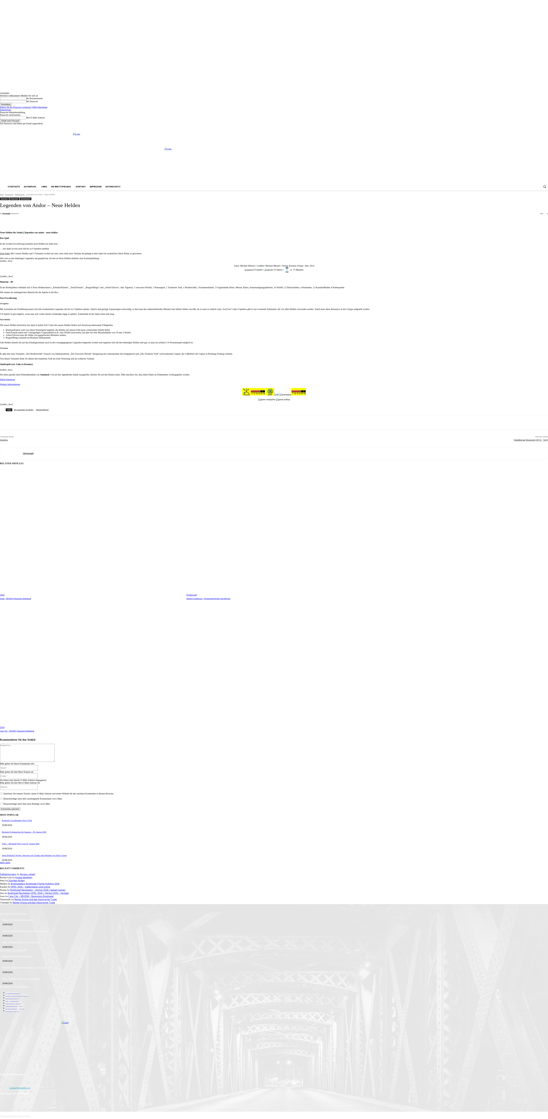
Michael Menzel (42, 410)
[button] (544, 186)
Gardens (4, 440)
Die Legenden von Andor (23, 410)
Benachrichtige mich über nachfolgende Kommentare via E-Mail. (32, 799)
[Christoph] (11, 453)
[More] (63, 221)
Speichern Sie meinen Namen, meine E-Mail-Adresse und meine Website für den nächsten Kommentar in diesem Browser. (58, 793)
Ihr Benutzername (34, 98)
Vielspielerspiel (25, 199)
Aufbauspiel (20, 194)
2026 (2, 595)
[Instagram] (538, 127)
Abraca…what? (27, 874)
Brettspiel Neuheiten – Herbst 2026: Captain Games (38, 890)
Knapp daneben (23, 877)
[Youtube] (546, 127)
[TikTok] (17, 1101)
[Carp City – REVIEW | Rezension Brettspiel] (92, 664)
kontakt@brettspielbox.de (20, 1088)
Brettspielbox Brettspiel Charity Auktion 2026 (35, 883)
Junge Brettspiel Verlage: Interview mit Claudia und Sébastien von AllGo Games (34, 855)
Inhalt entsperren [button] (7, 379)
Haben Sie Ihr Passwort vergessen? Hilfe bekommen (23, 107)
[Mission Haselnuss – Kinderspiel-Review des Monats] (278, 532)
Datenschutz (5, 110)
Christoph (6, 213)
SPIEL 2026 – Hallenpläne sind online (30, 886)
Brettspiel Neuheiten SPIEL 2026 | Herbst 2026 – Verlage (38, 893)
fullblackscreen (8, 874)
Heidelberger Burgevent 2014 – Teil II (531, 440)
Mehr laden (5, 862)
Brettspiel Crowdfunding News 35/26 (17, 820)
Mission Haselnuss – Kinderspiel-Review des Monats (208, 599)
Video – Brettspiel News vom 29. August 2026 (20, 844)
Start (2, 194)
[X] (542, 127)
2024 (2, 727)
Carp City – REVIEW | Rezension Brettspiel (17, 731)
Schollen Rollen (16, 880)
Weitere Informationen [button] (10, 384)
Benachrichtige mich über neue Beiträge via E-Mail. (26, 804)
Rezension (9, 194)
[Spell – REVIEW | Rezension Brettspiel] (92, 532)
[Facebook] (534, 127)
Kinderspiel (192, 595)
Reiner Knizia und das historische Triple (35, 899)
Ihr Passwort (32, 101)
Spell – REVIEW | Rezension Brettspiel (15, 599)
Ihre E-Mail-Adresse (35, 117)
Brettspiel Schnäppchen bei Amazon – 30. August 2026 (24, 832)
